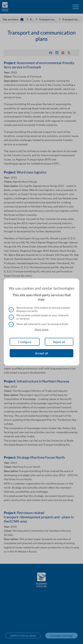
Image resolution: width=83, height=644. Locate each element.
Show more (41, 329)
